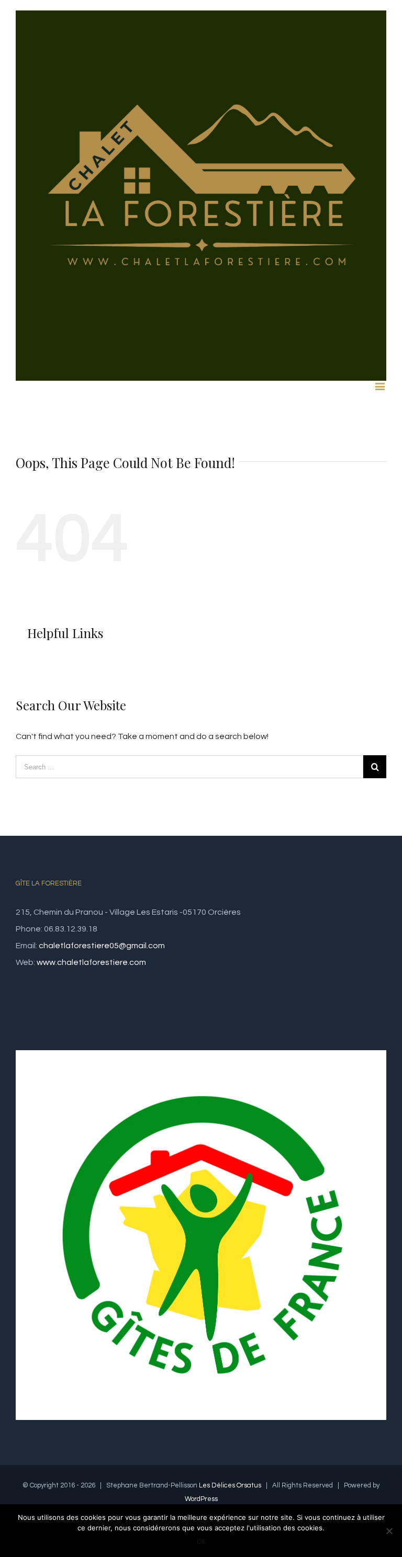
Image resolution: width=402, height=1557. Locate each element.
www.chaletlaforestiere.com (91, 962)
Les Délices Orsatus (230, 1485)
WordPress (201, 1499)
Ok (201, 1541)
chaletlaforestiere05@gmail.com (102, 945)
